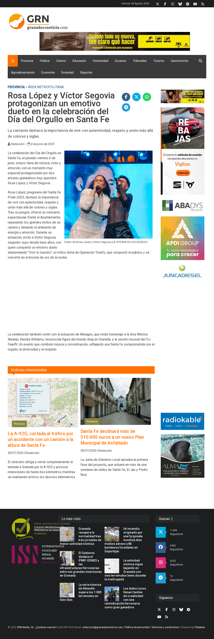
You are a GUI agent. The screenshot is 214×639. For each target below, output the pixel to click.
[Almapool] (182, 456)
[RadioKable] (182, 421)
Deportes (86, 72)
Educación (79, 60)
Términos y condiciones (165, 627)
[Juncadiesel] (182, 271)
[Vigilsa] (182, 151)
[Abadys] (182, 205)
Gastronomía (179, 60)
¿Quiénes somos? (46, 627)
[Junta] (122, 41)
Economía (48, 72)
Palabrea (200, 627)
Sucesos (120, 60)
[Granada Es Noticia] (38, 21)
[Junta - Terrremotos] (182, 96)
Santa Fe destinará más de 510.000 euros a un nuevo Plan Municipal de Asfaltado (112, 437)
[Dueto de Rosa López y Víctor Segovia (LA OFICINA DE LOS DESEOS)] (108, 195)
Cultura (61, 60)
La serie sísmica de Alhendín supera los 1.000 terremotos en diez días (80, 592)
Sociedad (67, 72)
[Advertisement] (81, 298)
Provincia (27, 60)
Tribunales (140, 60)
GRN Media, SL (25, 627)
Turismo (158, 60)
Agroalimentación (23, 72)
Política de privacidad (137, 627)
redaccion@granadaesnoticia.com (102, 627)
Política (45, 60)
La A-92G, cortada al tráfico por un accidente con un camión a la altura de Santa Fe (40, 439)
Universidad (100, 60)
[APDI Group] (182, 238)
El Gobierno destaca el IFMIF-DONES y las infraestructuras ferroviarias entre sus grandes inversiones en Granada (81, 564)
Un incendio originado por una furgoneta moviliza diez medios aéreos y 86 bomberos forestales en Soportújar (123, 540)
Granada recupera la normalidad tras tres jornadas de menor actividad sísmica (80, 536)
